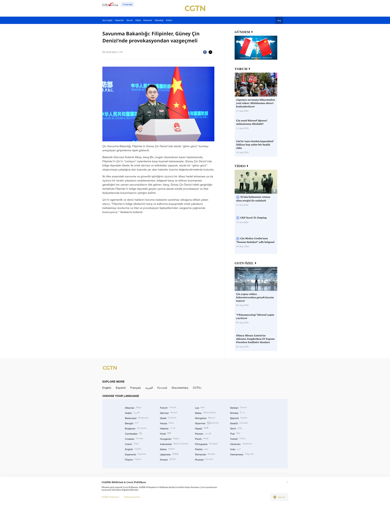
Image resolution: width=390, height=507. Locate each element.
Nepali (201, 428)
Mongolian (205, 418)
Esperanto (135, 454)
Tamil (236, 428)
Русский (162, 387)
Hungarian (169, 438)
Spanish (238, 418)
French (168, 407)
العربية (149, 387)
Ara (279, 20)
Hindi (165, 433)
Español (121, 387)
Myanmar (207, 423)
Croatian (134, 438)
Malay (205, 412)
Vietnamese (242, 454)
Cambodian (133, 433)
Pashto (201, 449)
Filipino (133, 459)
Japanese (169, 454)
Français (135, 387)
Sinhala (237, 412)
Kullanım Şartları (132, 497)
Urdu (235, 449)
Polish (202, 438)
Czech (132, 444)
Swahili (239, 423)
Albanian (133, 407)
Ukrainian (241, 444)
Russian (204, 459)
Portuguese (206, 444)
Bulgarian (135, 428)
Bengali (131, 423)
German (168, 412)
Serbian (238, 407)
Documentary (180, 387)
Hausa (167, 423)
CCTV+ (197, 387)
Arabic (132, 412)
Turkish (237, 438)
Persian (203, 433)
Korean (168, 459)
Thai (235, 433)
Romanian (205, 454)
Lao (200, 407)
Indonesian (174, 444)
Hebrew (167, 428)
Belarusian (136, 418)
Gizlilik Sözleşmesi (110, 497)
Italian (167, 449)
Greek (168, 418)
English (106, 387)
